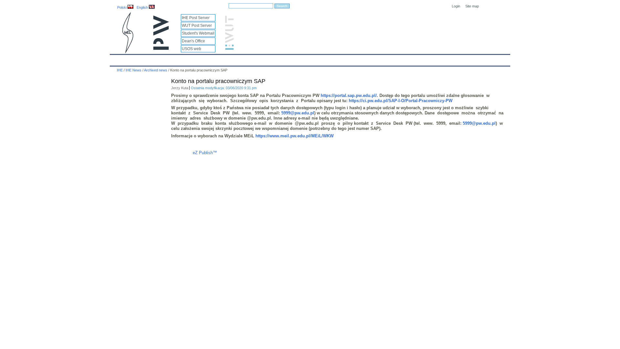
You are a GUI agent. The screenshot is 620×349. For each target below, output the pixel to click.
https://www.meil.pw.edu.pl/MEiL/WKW (294, 135)
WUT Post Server (197, 25)
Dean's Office (193, 41)
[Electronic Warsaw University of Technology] (228, 48)
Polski (122, 7)
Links (363, 59)
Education (246, 59)
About (191, 59)
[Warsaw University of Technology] (161, 48)
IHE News (167, 59)
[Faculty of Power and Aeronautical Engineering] (127, 51)
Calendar (139, 59)
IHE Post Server (196, 18)
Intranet (385, 59)
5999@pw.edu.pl (297, 113)
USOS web (191, 49)
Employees (217, 59)
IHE (118, 59)
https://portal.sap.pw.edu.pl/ (349, 95)
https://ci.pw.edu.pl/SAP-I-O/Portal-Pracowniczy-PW (400, 100)
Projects (301, 59)
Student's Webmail (198, 33)
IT (346, 59)
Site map (472, 6)
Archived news (155, 70)
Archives (326, 59)
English (143, 7)
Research (275, 59)
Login (456, 6)
